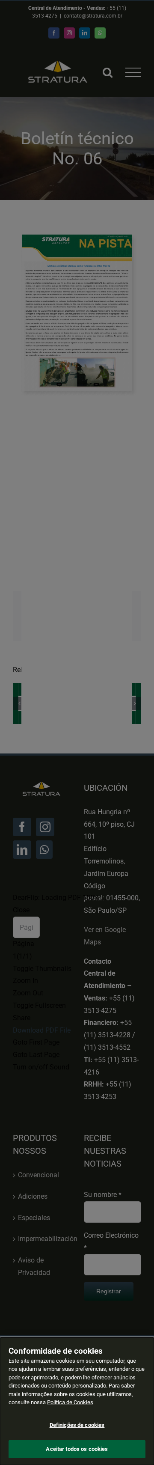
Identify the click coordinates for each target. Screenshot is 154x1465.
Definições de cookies (77, 1425)
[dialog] (77, 1401)
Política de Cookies (70, 1402)
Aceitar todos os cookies (77, 1449)
